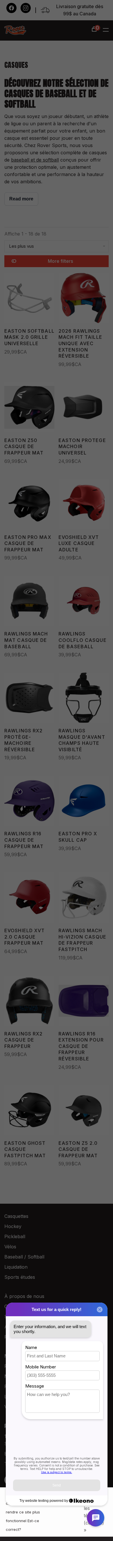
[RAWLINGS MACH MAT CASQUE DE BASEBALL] (29, 602)
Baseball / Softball (24, 1257)
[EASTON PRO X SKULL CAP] (84, 802)
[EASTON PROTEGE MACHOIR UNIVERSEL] (84, 408)
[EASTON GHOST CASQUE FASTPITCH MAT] (29, 1111)
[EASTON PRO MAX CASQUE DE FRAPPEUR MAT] (29, 505)
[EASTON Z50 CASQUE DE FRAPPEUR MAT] (29, 408)
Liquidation (16, 1267)
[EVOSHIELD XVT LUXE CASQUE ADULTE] (84, 505)
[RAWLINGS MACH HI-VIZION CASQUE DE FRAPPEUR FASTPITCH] (84, 898)
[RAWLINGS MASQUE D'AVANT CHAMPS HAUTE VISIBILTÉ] (84, 699)
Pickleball (14, 1236)
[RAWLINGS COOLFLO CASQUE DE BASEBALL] (84, 602)
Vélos (10, 1247)
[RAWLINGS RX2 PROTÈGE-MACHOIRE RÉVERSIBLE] (29, 699)
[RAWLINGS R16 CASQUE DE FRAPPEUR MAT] (29, 802)
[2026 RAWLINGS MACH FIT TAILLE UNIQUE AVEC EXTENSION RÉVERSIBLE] (84, 299)
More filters (60, 261)
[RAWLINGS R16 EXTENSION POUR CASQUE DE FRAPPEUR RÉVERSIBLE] (84, 1002)
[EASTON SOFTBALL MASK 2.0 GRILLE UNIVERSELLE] (29, 299)
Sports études (19, 1277)
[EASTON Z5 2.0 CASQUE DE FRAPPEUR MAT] (84, 1111)
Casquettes (16, 1216)
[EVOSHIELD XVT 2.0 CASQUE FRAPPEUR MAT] (29, 898)
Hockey (12, 1226)
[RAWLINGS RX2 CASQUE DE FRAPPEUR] (29, 1002)
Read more (21, 198)
